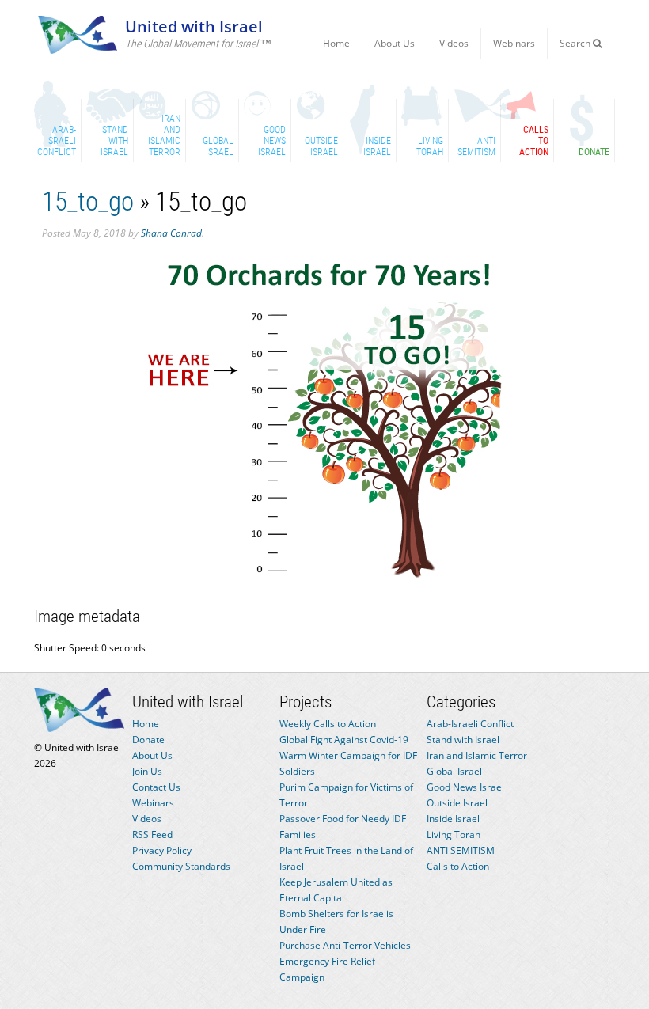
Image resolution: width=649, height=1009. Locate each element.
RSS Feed (152, 834)
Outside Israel (457, 803)
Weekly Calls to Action (327, 723)
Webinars (514, 43)
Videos (454, 43)
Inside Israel (453, 818)
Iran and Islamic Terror (477, 755)
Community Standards (181, 866)
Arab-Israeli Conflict (470, 723)
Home (336, 43)
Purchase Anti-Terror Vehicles (345, 945)
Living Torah (453, 834)
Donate (148, 739)
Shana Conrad (171, 233)
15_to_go (88, 201)
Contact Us (156, 787)
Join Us (147, 771)
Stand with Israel (463, 739)
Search (576, 43)
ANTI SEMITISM (461, 850)
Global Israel (454, 771)
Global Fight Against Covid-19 (343, 739)
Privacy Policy (162, 850)
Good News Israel (465, 787)
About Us (394, 43)
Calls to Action (458, 866)
